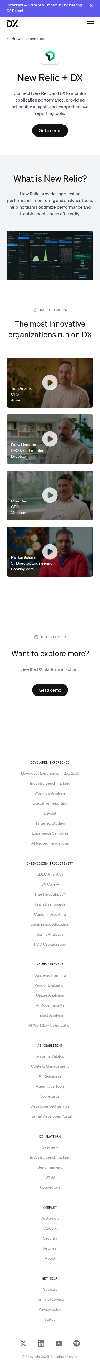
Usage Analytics (50, 995)
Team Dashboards (50, 904)
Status (50, 1319)
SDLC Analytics (50, 874)
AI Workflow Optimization (50, 1025)
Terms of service (50, 1299)
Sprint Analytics (50, 934)
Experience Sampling (50, 833)
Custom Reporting (50, 914)
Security (50, 1238)
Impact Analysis (50, 1015)
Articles (50, 1248)
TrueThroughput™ (50, 894)
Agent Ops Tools (50, 1086)
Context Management (50, 1066)
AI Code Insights (50, 1005)
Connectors (50, 1187)
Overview (50, 1147)
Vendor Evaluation (50, 985)
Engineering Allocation (50, 924)
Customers (50, 1218)
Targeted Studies (50, 823)
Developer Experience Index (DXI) (50, 773)
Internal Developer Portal (50, 1116)
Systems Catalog (50, 1056)
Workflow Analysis (50, 793)
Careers (50, 1228)
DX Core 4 (50, 884)
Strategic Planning (50, 975)
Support (50, 1289)
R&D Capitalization (50, 944)
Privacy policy (50, 1309)
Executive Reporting (50, 803)
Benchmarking (50, 1167)
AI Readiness (50, 1076)
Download (15, 5)
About (50, 1258)
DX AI (50, 1177)
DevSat (50, 813)
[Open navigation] (90, 23)
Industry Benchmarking (50, 783)
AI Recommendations (50, 843)
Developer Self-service (50, 1106)
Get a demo (50, 130)
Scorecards (50, 1096)
